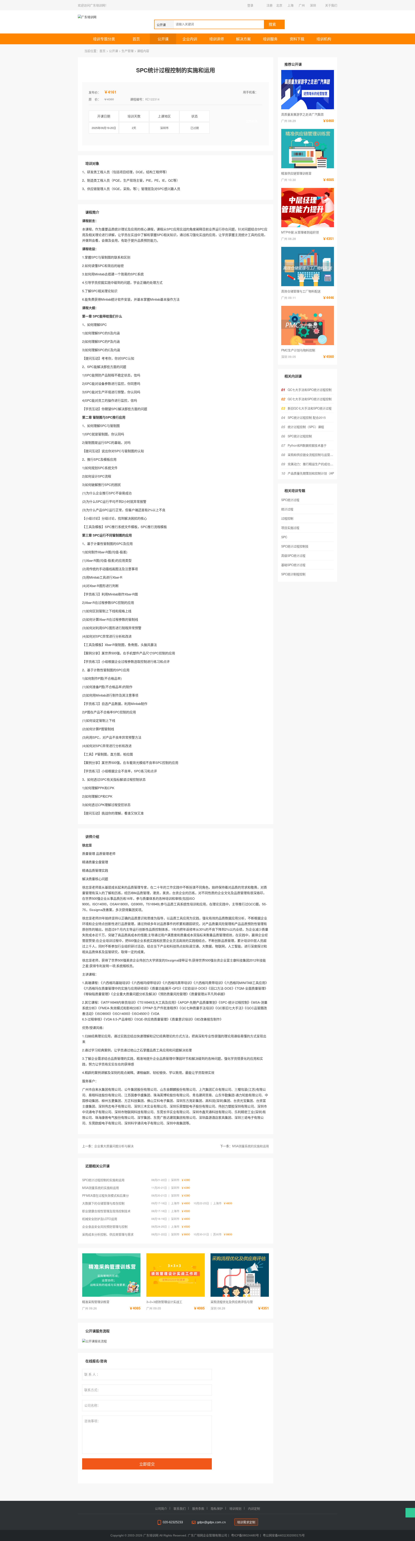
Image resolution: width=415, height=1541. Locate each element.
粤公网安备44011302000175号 (284, 1535)
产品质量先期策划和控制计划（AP (311, 473)
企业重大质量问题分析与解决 (114, 1146)
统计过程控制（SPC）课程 (306, 427)
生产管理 (127, 51)
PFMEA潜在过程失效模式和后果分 (105, 1195)
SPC (284, 537)
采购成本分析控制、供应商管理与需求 (108, 1234)
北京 (279, 5)
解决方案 (243, 38)
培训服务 (270, 38)
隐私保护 (217, 1508)
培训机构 (323, 38)
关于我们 (331, 5)
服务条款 (198, 1508)
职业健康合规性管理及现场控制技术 (106, 1211)
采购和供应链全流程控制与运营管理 (312, 454)
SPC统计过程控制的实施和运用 (103, 1180)
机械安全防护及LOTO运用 (99, 1219)
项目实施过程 (290, 527)
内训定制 (254, 1508)
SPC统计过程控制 (300, 436)
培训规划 (235, 1508)
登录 (250, 5)
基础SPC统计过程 (293, 565)
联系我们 (180, 1508)
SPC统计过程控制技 (294, 546)
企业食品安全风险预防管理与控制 (105, 1226)
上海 (290, 5)
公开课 (163, 38)
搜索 (272, 24)
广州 (302, 5)
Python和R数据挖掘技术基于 (307, 445)
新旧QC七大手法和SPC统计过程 (310, 408)
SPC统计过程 (290, 500)
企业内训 (189, 38)
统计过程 (287, 509)
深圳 (313, 5)
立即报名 (252, 121)
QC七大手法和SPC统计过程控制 (310, 389)
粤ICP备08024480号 (245, 1535)
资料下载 (297, 38)
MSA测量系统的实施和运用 (250, 1146)
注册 (270, 5)
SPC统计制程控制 (293, 574)
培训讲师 (216, 38)
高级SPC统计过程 (293, 555)
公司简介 (161, 1508)
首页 (136, 38)
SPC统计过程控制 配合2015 (307, 417)
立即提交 (147, 1464)
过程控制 (287, 518)
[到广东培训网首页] (100, 17)
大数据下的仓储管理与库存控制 (103, 1203)
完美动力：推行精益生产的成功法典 (312, 464)
